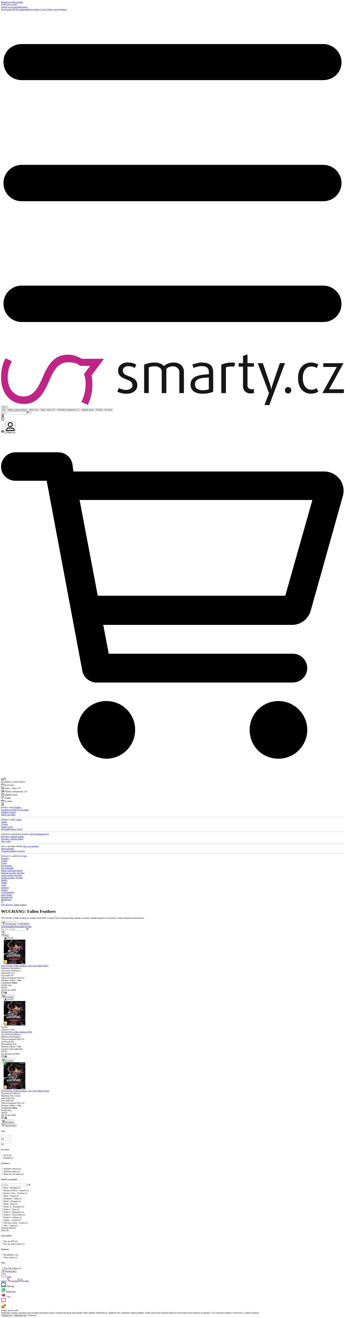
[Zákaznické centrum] (2, 417)
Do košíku (9, 997)
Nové (7, 1155)
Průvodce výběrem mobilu (12, 836)
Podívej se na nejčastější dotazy (14, 7)
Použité (99, 410)
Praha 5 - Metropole (14, 1212)
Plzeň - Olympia (12, 1201)
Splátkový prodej (8, 812)
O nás (24, 856)
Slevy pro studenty (31, 846)
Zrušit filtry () (24, 924)
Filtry (6, 936)
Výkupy (49, 9)
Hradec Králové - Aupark (16, 1190)
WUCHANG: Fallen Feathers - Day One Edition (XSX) (25, 1091)
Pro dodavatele (24, 9)
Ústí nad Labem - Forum (16, 1223)
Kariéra (4, 861)
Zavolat (14, 1281)
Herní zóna (34, 410)
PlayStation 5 (11, 1255)
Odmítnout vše (20, 1315)
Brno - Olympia (12, 1188)
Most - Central (11, 1196)
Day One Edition (12, 1268)
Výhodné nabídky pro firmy (13, 851)
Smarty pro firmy (8, 815)
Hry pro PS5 (11, 1241)
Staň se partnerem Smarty (12, 870)
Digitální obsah (88, 410)
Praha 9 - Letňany (13, 1217)
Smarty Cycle (40, 9)
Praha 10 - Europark (14, 1207)
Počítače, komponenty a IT (68, 410)
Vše (3, 410)
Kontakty (5, 858)
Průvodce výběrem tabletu (12, 839)
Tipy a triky (6, 841)
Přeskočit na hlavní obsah (12, 2)
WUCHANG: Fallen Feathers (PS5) (16, 1032)
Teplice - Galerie (12, 1220)
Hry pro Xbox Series (14, 1244)
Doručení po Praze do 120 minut (15, 810)
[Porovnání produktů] (3, 432)
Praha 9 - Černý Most (14, 1215)
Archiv (4, 863)
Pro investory (8, 9)
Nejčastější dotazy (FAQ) (12, 829)
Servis (56, 9)
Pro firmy (108, 410)
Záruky (4, 822)
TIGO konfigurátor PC (39, 834)
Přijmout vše (7, 1315)
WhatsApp (10, 1291)
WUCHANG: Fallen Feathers (14, 905)
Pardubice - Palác (13, 1198)
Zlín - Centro (11, 1225)
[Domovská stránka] (172, 380)
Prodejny (63, 9)
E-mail (25, 1281)
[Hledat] (30, 412)
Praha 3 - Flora (11, 1209)
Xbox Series (10, 1257)
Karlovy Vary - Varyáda (15, 1193)
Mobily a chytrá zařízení (17, 410)
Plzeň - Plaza (11, 1204)
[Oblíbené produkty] (2, 420)
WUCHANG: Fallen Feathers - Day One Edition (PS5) (24, 966)
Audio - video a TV (48, 410)
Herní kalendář (7, 849)
